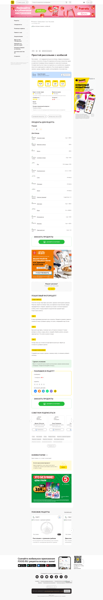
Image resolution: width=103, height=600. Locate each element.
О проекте (17, 56)
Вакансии (40, 582)
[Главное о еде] (27, 32)
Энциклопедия (18, 36)
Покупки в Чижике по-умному (19, 48)
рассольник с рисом (59, 439)
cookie (62, 591)
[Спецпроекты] (27, 24)
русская (34, 103)
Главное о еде (18, 32)
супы (33, 436)
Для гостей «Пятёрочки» (18, 40)
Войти (63, 467)
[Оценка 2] (37, 384)
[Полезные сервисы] (27, 28)
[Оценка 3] (39, 384)
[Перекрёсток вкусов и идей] (27, 44)
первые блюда (51, 436)
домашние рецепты (47, 441)
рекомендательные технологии (52, 591)
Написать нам (52, 587)
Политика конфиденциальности (47, 581)
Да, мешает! (51, 288)
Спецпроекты (18, 24)
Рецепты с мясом (36, 441)
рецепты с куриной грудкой (63, 436)
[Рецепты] (27, 20)
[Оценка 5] (44, 384)
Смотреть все (67, 512)
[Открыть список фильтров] (66, 2)
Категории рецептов (61, 582)
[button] (31, 421)
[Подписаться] (59, 517)
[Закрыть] (71, 581)
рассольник (39, 436)
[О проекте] (27, 56)
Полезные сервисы (19, 28)
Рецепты (16, 20)
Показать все (51, 445)
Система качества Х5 (19, 52)
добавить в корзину (53, 242)
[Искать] (70, 2)
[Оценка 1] (35, 384)
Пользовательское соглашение (61, 581)
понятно (67, 591)
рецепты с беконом (47, 439)
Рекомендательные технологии (49, 582)
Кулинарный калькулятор (38, 116)
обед (45, 436)
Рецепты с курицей (36, 439)
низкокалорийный (58, 441)
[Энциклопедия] (27, 36)
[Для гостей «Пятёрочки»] (27, 40)
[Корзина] (84, 2)
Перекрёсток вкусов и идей (18, 44)
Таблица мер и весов (54, 116)
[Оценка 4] (41, 384)
